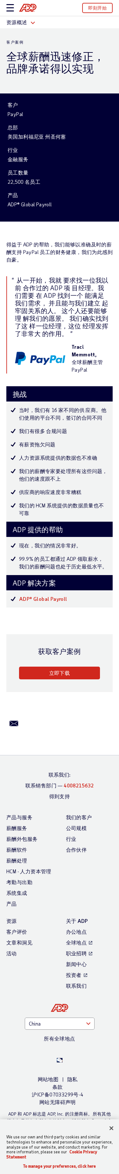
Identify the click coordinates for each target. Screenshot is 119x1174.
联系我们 (76, 986)
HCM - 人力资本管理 (28, 871)
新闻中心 (76, 964)
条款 (57, 1087)
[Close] (111, 1128)
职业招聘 (76, 953)
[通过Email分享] (14, 722)
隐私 (72, 1079)
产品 (11, 904)
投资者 (74, 975)
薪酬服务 (16, 828)
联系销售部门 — (59, 785)
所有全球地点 (59, 1038)
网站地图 (48, 1079)
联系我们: (60, 775)
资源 (11, 921)
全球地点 (76, 942)
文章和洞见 (19, 942)
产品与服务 (19, 817)
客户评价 (16, 932)
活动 (11, 953)
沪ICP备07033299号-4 (57, 1094)
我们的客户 (79, 817)
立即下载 (59, 673)
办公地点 (76, 932)
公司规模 (76, 828)
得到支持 (59, 796)
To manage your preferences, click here (59, 1166)
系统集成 (16, 893)
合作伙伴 (76, 850)
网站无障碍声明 (57, 1102)
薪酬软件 (16, 850)
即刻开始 (97, 7)
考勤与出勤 (19, 882)
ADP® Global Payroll (43, 599)
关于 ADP (77, 921)
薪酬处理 (16, 860)
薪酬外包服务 (21, 839)
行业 (71, 839)
